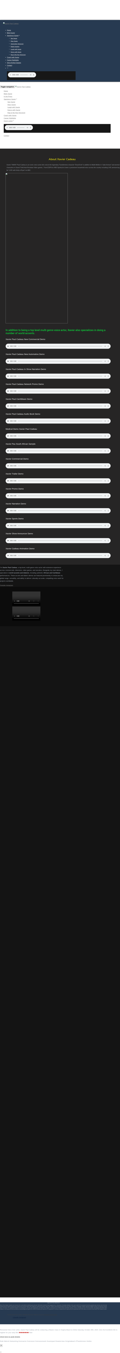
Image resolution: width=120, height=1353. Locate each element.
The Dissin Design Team (50, 1314)
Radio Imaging (15, 46)
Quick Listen (8, 121)
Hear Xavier (14, 41)
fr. (4, 8)
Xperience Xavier (12, 35)
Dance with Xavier (16, 52)
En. (5, 3)
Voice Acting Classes (14, 63)
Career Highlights (13, 60)
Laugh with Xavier (16, 49)
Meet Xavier (11, 33)
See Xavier (14, 38)
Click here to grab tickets (10, 1337)
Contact (9, 65)
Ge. (5, 14)
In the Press (8, 96)
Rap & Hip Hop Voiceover (18, 54)
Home (9, 30)
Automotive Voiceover (17, 44)
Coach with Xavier (13, 57)
